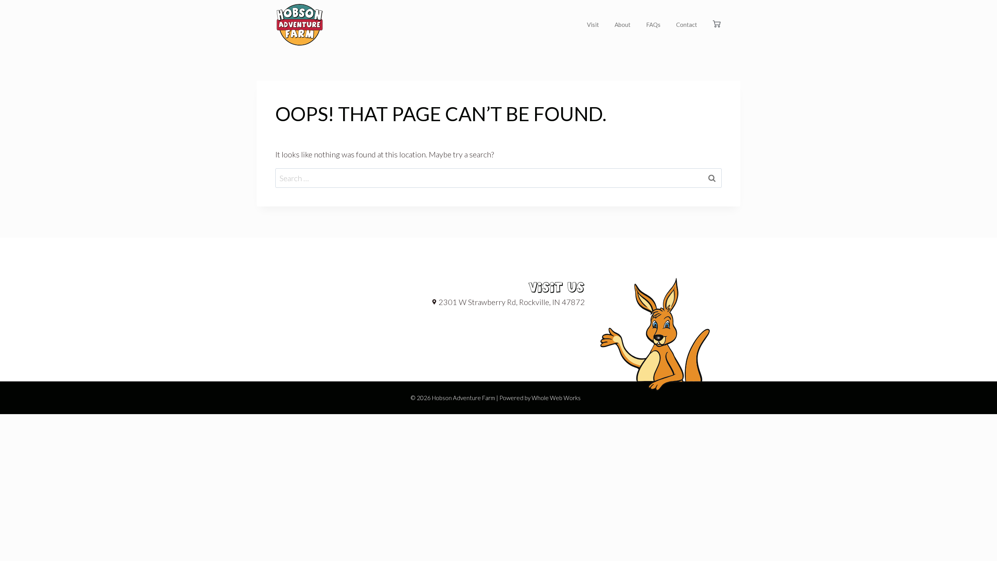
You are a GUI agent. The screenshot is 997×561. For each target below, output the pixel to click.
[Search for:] (498, 178)
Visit (593, 24)
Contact (686, 24)
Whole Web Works (556, 397)
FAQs (653, 24)
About (623, 24)
